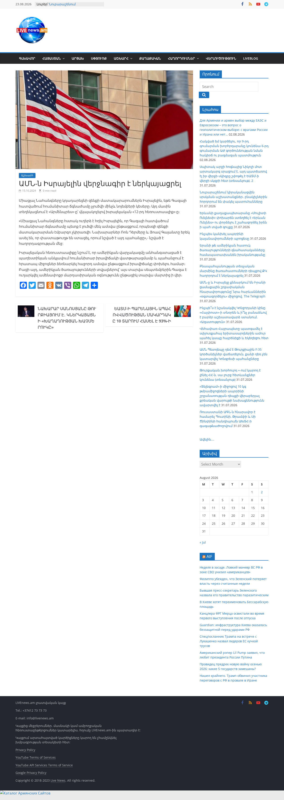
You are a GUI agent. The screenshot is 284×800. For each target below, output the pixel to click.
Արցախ (78, 58)
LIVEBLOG (250, 58)
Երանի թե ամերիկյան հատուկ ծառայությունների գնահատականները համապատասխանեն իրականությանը (232, 250)
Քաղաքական (150, 58)
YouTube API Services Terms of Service (44, 765)
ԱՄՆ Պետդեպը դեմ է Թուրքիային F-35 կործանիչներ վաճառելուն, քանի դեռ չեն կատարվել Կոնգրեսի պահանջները (233, 354)
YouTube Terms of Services (36, 757)
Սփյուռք (99, 58)
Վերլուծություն (221, 58)
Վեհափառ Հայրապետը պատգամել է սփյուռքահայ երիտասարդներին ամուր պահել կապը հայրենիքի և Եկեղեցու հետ (234, 333)
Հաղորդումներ (181, 58)
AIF (209, 556)
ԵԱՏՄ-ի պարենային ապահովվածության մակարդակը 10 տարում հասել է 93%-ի (141, 315)
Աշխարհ (121, 58)
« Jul (203, 542)
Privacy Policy (25, 750)
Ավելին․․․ (207, 439)
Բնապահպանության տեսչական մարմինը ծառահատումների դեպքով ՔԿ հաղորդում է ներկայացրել (233, 271)
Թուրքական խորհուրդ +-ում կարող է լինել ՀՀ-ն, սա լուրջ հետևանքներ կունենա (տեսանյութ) (230, 375)
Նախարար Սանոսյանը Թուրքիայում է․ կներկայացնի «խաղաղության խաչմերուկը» (67, 318)
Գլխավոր (27, 58)
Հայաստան (51, 58)
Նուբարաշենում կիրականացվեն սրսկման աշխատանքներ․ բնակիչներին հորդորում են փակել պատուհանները (233, 197)
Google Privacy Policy (31, 773)
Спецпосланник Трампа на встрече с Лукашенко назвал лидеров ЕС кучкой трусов (229, 641)
